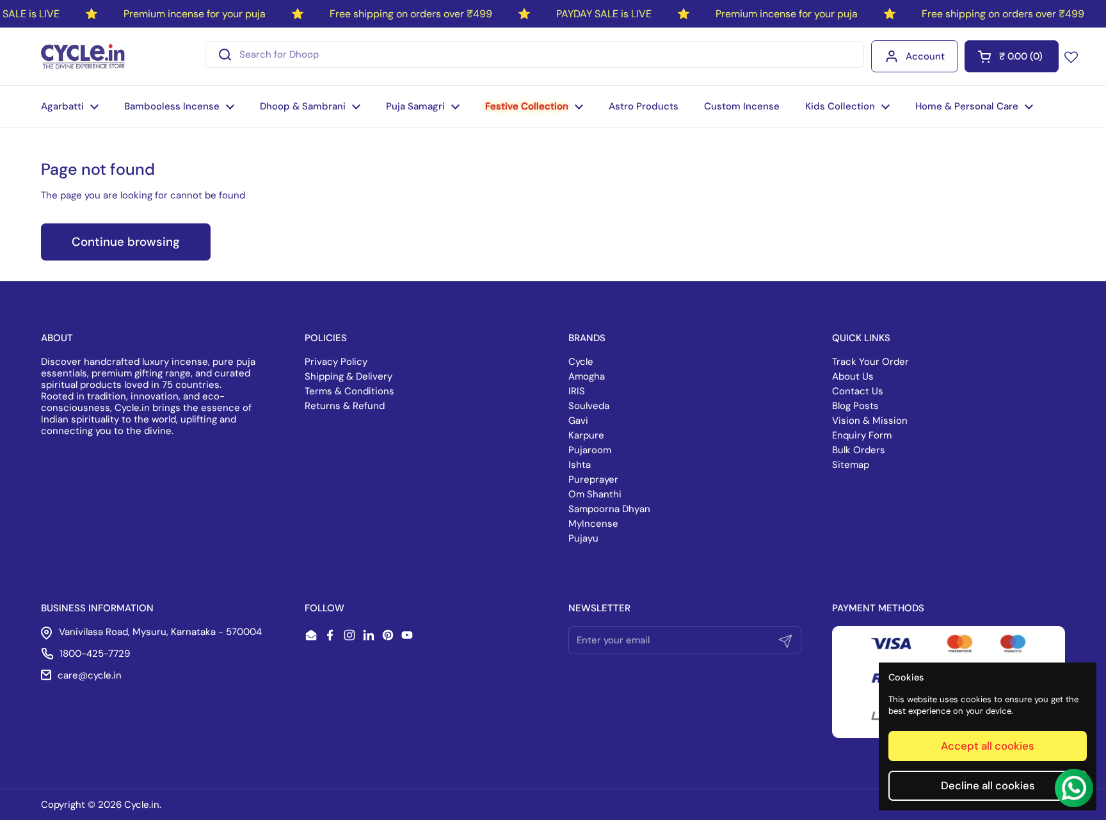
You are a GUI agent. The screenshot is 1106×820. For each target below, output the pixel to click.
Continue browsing (126, 242)
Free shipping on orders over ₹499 (411, 14)
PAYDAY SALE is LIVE (604, 14)
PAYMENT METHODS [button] (878, 608)
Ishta (579, 464)
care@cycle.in (90, 675)
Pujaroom (589, 450)
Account (925, 56)
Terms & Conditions (349, 391)
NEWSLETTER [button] (599, 608)
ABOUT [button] (57, 338)
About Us (853, 376)
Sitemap (850, 464)
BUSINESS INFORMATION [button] (97, 608)
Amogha (586, 376)
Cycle (580, 361)
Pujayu (583, 538)
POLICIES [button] (326, 338)
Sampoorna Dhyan (609, 508)
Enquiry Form (862, 435)
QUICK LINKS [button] (861, 338)
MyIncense (593, 523)
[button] (1012, 56)
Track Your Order (870, 361)
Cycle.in (141, 804)
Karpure (586, 435)
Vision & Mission (870, 420)
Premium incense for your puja (195, 14)
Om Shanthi (594, 494)
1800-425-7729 (95, 653)
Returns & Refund (345, 405)
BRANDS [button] (586, 338)
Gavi (578, 420)
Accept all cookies (987, 746)
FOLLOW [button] (324, 608)
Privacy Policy (336, 361)
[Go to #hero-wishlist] (1071, 56)
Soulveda (588, 405)
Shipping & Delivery (348, 376)
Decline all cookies (988, 785)
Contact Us (857, 391)
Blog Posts (855, 405)
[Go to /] (84, 56)
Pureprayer (593, 479)
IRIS (576, 391)
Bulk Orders (858, 450)
